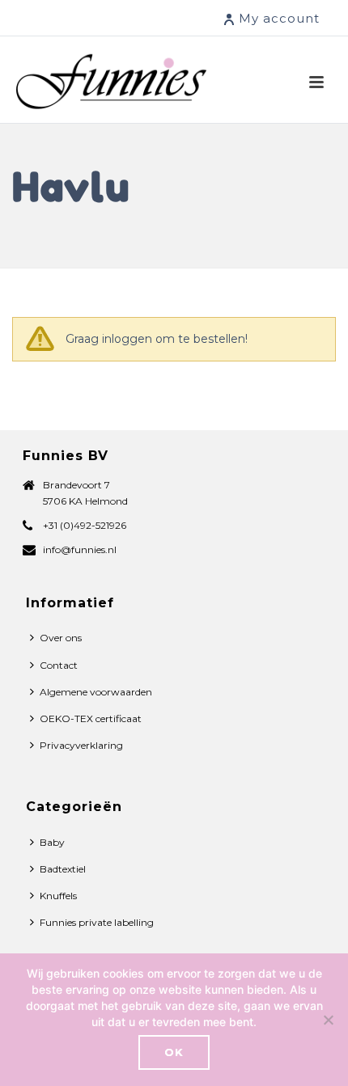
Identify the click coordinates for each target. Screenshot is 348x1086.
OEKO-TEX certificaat (91, 718)
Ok (174, 1052)
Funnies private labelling (97, 922)
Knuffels (58, 896)
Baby (52, 842)
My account (279, 18)
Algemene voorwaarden (96, 692)
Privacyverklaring (81, 745)
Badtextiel (63, 869)
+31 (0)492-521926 (84, 525)
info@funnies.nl (80, 549)
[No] (328, 1020)
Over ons (61, 638)
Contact (59, 665)
